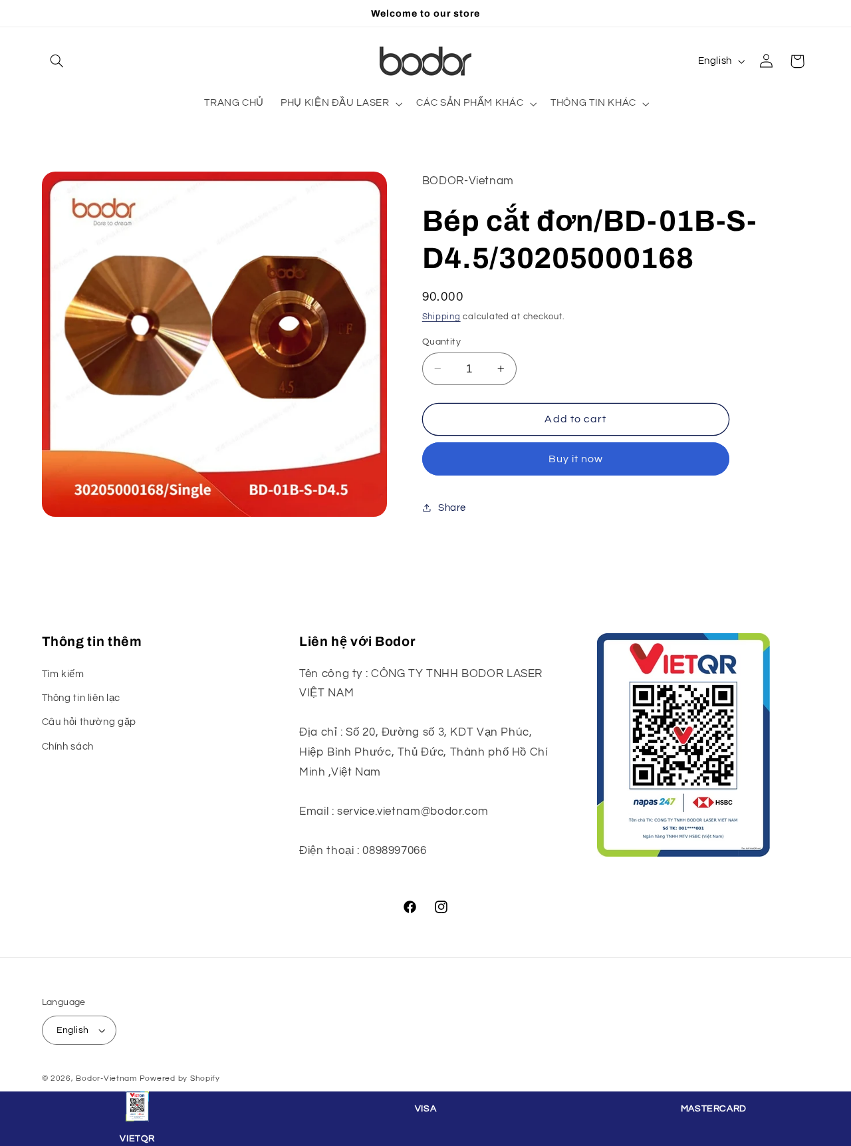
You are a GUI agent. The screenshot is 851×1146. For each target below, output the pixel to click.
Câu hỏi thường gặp (89, 722)
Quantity (441, 341)
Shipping (441, 316)
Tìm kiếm (63, 673)
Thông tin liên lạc (81, 697)
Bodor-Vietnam (106, 1078)
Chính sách (68, 746)
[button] (57, 61)
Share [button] (452, 507)
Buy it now (576, 458)
